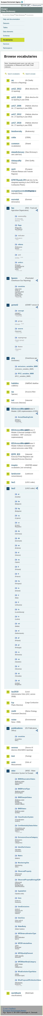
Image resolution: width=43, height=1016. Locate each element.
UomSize (21, 918)
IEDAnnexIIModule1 (18, 409)
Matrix (20, 856)
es (19, 560)
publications (17, 728)
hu (19, 581)
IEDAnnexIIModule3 (18, 430)
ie (18, 588)
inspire (14, 465)
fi (18, 567)
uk (19, 680)
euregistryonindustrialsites (18, 191)
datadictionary (17, 152)
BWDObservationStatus (21, 779)
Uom (19, 898)
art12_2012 (16, 89)
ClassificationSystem (21, 817)
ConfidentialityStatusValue (21, 825)
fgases (14, 278)
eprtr (13, 169)
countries (21, 286)
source (20, 329)
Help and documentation (11, 19)
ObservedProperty (21, 871)
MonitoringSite (21, 863)
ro (18, 652)
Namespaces (7, 48)
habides (15, 383)
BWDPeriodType (21, 789)
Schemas (6, 36)
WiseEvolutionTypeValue (21, 971)
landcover (15, 474)
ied (12, 400)
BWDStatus (21, 809)
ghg (13, 358)
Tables (5, 27)
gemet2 (14, 305)
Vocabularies (8, 40)
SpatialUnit (21, 891)
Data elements (8, 31)
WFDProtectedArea (21, 943)
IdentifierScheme (21, 847)
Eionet (12, 15)
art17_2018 (16, 123)
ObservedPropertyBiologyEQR (21, 880)
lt (18, 602)
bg (19, 508)
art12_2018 (16, 97)
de (19, 531)
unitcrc (20, 262)
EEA (12, 2)
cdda (13, 137)
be (19, 501)
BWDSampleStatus (21, 797)
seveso (14, 748)
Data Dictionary (20, 15)
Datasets (6, 23)
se (19, 659)
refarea (20, 244)
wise (13, 771)
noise (13, 720)
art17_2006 (16, 106)
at (18, 494)
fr (18, 574)
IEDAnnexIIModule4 (18, 443)
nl (18, 631)
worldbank (16, 993)
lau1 (13, 482)
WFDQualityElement (21, 953)
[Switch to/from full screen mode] (29, 5)
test (13, 756)
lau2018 (14, 692)
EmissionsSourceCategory (21, 837)
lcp (12, 703)
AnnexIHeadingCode (21, 417)
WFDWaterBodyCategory (21, 962)
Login (24, 5)
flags (20, 225)
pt (18, 645)
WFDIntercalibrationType (21, 933)
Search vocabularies (14, 74)
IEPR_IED (15, 454)
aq (12, 80)
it (18, 595)
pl (18, 638)
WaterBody (21, 926)
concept (21, 311)
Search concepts (30, 74)
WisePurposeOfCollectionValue (21, 980)
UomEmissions (21, 906)
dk (19, 538)
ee (19, 545)
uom (13, 762)
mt (19, 623)
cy (19, 515)
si (18, 666)
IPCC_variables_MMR (21, 373)
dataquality (16, 161)
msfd (13, 711)
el (18, 552)
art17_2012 (16, 114)
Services (6, 44)
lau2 (13, 488)
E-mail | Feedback (9, 1008)
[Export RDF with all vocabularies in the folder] (37, 210)
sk (19, 673)
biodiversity (16, 131)
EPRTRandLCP (18, 180)
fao (12, 208)
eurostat (15, 199)
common (15, 144)
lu (18, 609)
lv (18, 616)
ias (12, 392)
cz (19, 523)
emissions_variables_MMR (21, 366)
